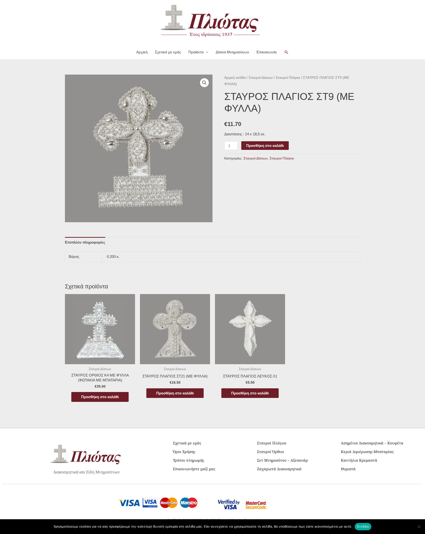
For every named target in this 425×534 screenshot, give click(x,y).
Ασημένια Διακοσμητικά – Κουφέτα (372, 442)
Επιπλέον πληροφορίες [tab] (85, 242)
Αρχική (142, 52)
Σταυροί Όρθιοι (270, 451)
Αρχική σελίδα (235, 77)
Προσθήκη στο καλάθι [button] (100, 397)
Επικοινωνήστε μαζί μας (194, 468)
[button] (286, 52)
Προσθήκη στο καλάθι (265, 145)
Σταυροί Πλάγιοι (288, 77)
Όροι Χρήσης (184, 451)
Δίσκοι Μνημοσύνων (232, 52)
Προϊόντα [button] (196, 52)
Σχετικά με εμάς (168, 52)
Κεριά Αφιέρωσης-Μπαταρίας (367, 451)
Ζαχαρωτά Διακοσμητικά (279, 468)
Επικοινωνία (267, 52)
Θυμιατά (348, 468)
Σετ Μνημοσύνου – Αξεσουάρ (282, 460)
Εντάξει (363, 526)
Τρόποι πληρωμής (188, 460)
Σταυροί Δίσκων (261, 77)
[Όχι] (418, 526)
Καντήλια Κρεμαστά (359, 460)
